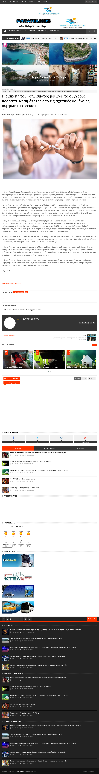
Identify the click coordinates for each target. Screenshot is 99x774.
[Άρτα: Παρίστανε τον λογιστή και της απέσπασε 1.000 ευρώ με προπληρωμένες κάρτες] (49, 359)
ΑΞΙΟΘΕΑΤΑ (23, 1)
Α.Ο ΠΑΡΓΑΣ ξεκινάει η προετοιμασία (22, 479)
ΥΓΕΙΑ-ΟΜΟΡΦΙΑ (10, 110)
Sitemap (45, 1)
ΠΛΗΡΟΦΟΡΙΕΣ (54, 30)
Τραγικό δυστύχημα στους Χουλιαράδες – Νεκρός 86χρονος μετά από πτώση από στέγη (38, 665)
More (94, 345)
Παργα (9, 1)
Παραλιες (15, 1)
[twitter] (80, 323)
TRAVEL (39, 1)
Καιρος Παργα (18, 526)
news (27, 38)
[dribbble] (91, 323)
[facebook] (83, 323)
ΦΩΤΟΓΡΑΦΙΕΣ (31, 1)
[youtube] (88, 323)
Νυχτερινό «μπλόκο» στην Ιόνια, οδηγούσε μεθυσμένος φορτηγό (31, 461)
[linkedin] (94, 323)
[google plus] (85, 323)
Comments (82, 448)
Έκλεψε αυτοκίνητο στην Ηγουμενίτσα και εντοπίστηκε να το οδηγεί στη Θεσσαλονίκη (38, 656)
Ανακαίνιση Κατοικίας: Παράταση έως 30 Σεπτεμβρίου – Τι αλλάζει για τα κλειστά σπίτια (39, 470)
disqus (84, 378)
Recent (19, 448)
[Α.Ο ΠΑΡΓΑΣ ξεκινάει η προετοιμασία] (5, 481)
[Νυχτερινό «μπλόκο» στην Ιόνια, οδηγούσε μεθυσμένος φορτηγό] (81, 359)
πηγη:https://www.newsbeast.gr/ (12, 283)
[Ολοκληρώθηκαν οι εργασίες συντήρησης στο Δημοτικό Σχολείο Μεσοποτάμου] (5, 640)
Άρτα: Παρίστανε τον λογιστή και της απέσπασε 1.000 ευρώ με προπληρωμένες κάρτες (49, 367)
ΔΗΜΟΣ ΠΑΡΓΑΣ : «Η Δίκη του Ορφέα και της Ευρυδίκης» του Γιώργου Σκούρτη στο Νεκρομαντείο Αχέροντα (45, 630)
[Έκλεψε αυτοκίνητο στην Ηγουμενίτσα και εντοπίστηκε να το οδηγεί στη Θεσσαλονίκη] (5, 658)
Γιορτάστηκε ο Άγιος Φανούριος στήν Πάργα (24, 488)
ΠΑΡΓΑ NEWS (14, 30)
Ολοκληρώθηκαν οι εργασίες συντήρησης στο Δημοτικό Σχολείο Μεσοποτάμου (36, 638)
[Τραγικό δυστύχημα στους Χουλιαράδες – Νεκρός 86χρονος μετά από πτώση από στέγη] (5, 667)
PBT (96, 771)
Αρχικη (4, 1)
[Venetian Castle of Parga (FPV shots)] (49, 64)
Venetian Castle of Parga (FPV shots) (49, 77)
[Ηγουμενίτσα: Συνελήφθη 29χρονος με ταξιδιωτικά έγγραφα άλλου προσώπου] (61, 38)
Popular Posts (50, 448)
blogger (77, 378)
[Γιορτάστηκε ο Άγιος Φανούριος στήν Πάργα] (23, 38)
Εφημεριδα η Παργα (36, 30)
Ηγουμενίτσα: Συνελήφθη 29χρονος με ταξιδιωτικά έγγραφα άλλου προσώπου (17, 367)
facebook (92, 378)
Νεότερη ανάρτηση (9, 335)
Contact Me (93, 619)
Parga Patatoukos (20, 771)
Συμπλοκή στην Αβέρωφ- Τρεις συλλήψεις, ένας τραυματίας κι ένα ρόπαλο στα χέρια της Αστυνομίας (43, 647)
